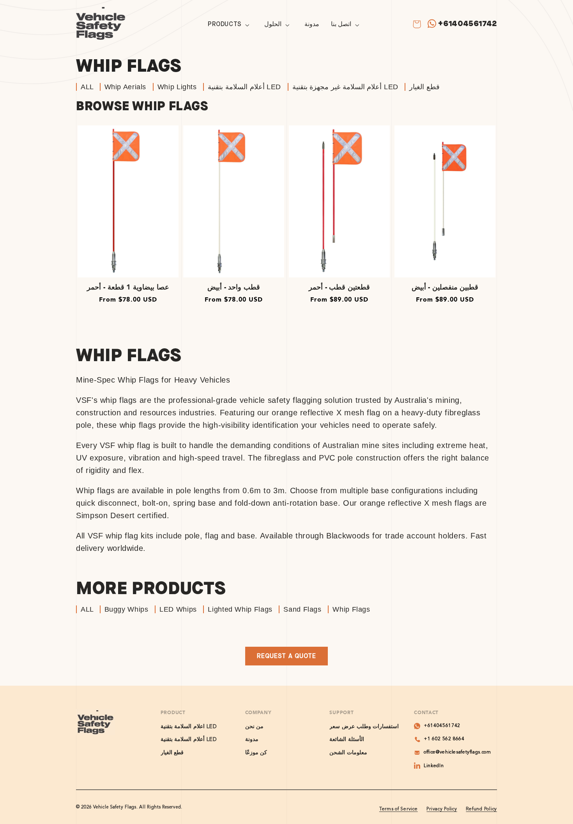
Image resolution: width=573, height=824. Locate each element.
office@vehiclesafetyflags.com (457, 752)
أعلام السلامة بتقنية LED (244, 87)
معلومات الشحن (348, 752)
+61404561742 (467, 23)
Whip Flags (351, 609)
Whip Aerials (125, 87)
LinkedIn (434, 766)
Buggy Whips (126, 609)
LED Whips (178, 609)
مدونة (251, 739)
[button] (230, 25)
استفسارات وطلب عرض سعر (364, 726)
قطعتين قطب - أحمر (339, 287)
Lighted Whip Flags (240, 609)
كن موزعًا (256, 752)
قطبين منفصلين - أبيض (445, 287)
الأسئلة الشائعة (346, 739)
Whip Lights (177, 87)
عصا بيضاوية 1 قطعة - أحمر (128, 287)
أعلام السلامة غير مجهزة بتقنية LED (345, 87)
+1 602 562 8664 (444, 739)
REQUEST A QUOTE (286, 656)
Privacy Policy (441, 809)
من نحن (254, 726)
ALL (88, 87)
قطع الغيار (424, 87)
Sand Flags (302, 609)
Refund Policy (481, 809)
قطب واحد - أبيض (233, 287)
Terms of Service (398, 809)
